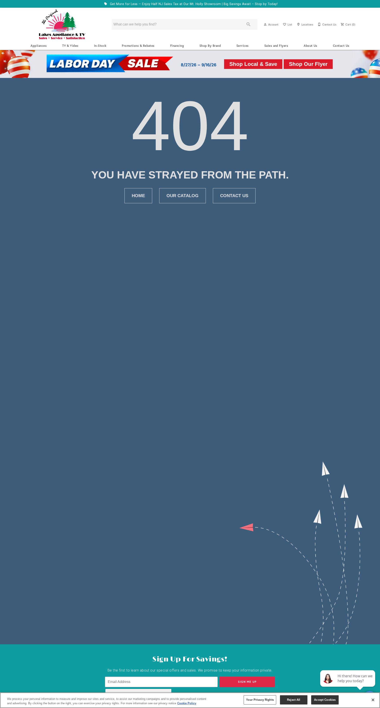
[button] (265, 24)
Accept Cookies (325, 699)
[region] (190, 700)
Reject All (293, 699)
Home (138, 195)
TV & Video (70, 46)
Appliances (39, 46)
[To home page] (62, 24)
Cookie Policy (186, 703)
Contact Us (341, 46)
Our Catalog (182, 195)
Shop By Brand (210, 46)
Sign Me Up (247, 682)
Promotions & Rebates (138, 46)
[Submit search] (248, 24)
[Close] (373, 700)
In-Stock (100, 46)
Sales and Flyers (276, 46)
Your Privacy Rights (260, 699)
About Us (310, 46)
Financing (177, 46)
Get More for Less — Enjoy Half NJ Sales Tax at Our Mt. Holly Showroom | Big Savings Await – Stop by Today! (193, 4)
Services (242, 46)
